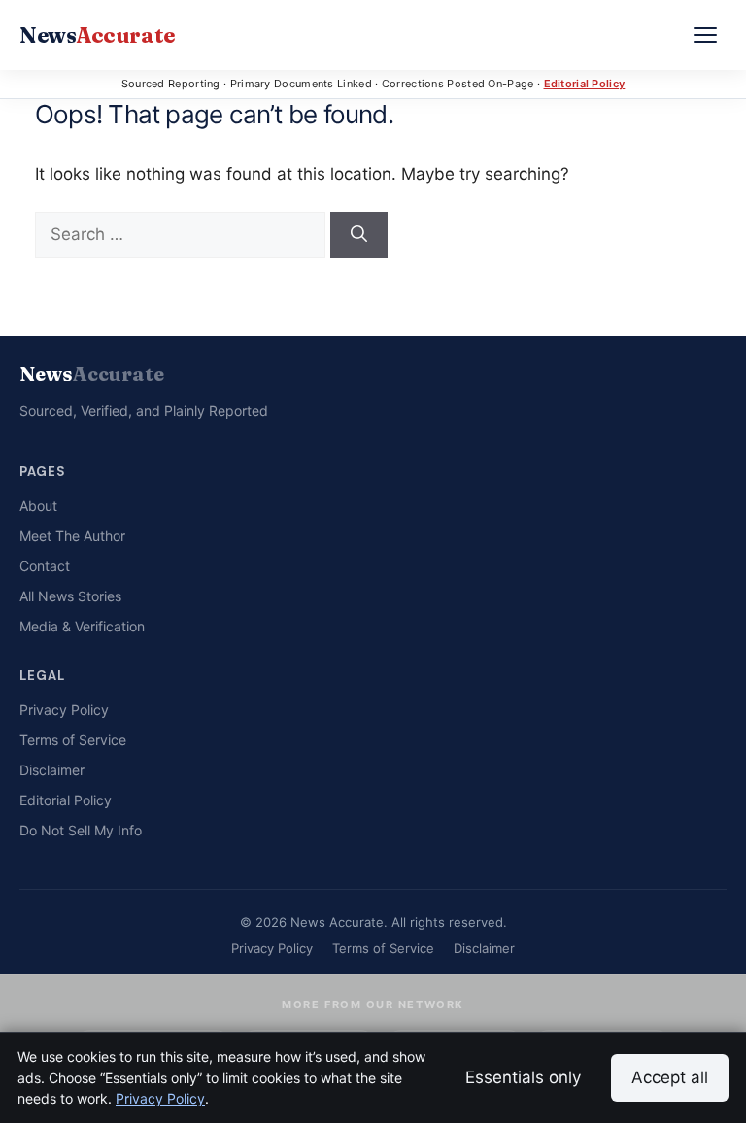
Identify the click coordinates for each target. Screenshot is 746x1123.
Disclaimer (52, 770)
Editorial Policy (585, 83)
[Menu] (705, 35)
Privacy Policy (64, 709)
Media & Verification (82, 626)
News (97, 35)
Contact (44, 566)
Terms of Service (72, 740)
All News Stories (70, 596)
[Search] (359, 235)
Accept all (669, 1077)
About (38, 505)
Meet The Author (72, 535)
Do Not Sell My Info (80, 830)
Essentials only (523, 1077)
